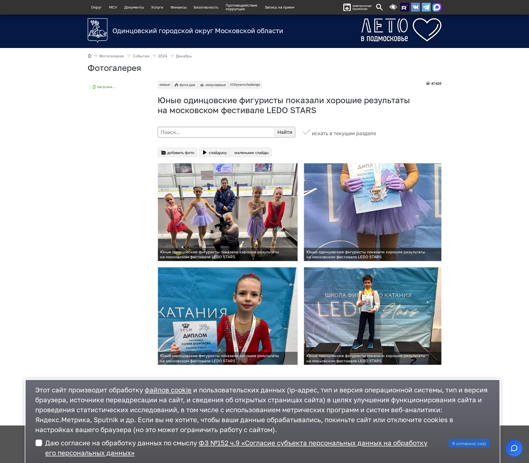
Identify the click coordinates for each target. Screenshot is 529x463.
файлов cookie (168, 390)
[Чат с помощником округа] (514, 448)
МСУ (113, 7)
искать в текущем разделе (344, 133)
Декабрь (184, 56)
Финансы (179, 7)
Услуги (157, 7)
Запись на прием (279, 7)
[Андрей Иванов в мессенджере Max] (437, 7)
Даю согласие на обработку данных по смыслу (236, 448)
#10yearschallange (245, 85)
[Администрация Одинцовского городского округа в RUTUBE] (404, 7)
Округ (96, 7)
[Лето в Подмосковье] (370, 30)
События (141, 56)
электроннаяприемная (361, 7)
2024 (162, 56)
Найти (284, 132)
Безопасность (206, 7)
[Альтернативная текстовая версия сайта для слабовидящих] (393, 7)
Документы (134, 7)
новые (165, 85)
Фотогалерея (111, 56)
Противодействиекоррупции (241, 7)
